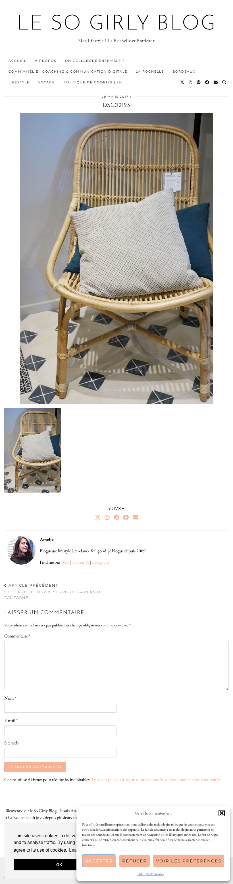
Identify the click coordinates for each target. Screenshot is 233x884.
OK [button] (59, 864)
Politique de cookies (151, 874)
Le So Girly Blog (117, 24)
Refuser (134, 861)
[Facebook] (207, 82)
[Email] (216, 82)
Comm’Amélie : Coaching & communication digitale (68, 71)
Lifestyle (19, 82)
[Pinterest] (199, 82)
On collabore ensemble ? (95, 61)
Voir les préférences (188, 861)
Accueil (17, 61)
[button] (221, 813)
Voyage (46, 82)
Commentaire (17, 636)
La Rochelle (150, 71)
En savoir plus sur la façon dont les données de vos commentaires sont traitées (156, 779)
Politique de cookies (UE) (93, 82)
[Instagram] (191, 82)
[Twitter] (182, 82)
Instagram (100, 562)
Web (65, 562)
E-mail (11, 720)
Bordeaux (183, 71)
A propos (46, 61)
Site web (11, 743)
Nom (10, 698)
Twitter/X (80, 562)
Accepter (99, 861)
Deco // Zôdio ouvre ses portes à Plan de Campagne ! (53, 591)
